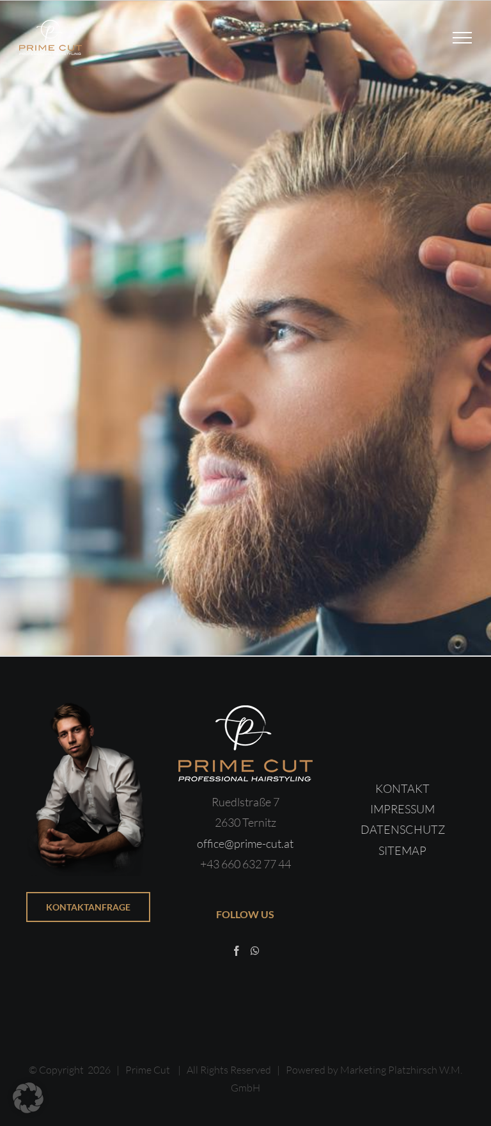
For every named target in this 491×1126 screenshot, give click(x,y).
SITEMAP (402, 850)
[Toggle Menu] (462, 37)
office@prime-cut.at (245, 843)
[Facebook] (236, 951)
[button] (28, 1098)
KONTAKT (402, 788)
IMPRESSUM (402, 809)
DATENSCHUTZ (403, 829)
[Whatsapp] (255, 951)
